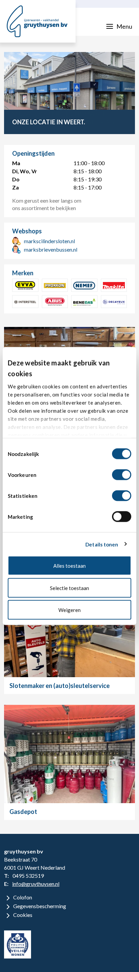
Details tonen (101, 544)
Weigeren (69, 610)
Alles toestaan (69, 566)
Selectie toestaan (69, 588)
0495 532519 (28, 875)
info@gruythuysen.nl (35, 883)
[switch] (121, 474)
